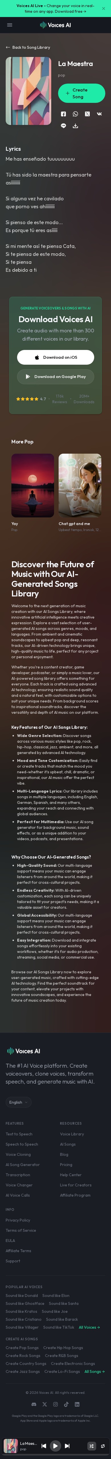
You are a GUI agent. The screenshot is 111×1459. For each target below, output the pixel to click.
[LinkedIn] (77, 1404)
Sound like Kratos (21, 1311)
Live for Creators (76, 1185)
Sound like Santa (64, 1303)
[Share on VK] (99, 114)
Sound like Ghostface (25, 1303)
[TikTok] (66, 1404)
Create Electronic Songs (73, 1363)
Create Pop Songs (22, 1347)
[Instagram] (55, 1404)
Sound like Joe (55, 1311)
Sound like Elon (55, 1295)
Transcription (18, 1174)
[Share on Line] (63, 125)
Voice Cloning (18, 1154)
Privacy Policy (18, 1220)
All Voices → (89, 1327)
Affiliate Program (75, 1195)
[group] (55, 1455)
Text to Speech (19, 1134)
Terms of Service (21, 1230)
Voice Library (72, 1134)
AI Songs (68, 1144)
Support (13, 1260)
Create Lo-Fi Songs (62, 1371)
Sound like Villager (22, 1327)
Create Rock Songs (23, 1355)
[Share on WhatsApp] (75, 114)
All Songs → (95, 1371)
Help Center (71, 1174)
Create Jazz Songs (23, 1371)
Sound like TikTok (58, 1327)
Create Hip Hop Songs (63, 1347)
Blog (64, 1154)
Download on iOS (60, 357)
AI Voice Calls (18, 1195)
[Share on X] (87, 114)
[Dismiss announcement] (103, 8)
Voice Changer (19, 1185)
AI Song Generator (23, 1164)
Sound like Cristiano (24, 1319)
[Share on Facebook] (63, 114)
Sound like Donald (22, 1295)
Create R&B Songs (61, 1355)
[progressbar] (55, 1455)
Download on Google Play (60, 376)
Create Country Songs (26, 1363)
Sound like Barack (62, 1319)
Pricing (66, 1164)
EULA (10, 1240)
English (15, 1102)
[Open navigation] (9, 25)
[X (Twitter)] (45, 1404)
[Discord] (34, 1404)
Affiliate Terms (18, 1250)
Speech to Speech (22, 1144)
